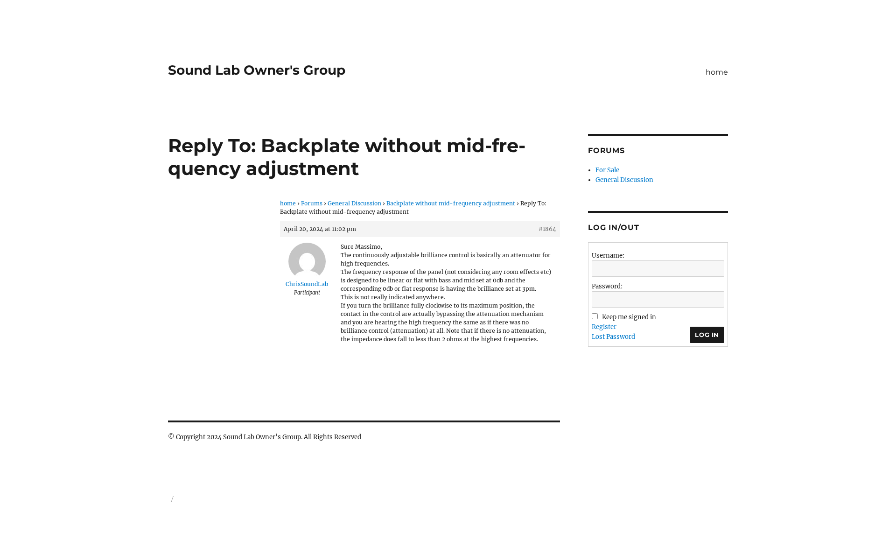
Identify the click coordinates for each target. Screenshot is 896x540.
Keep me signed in (629, 317)
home (717, 72)
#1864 (547, 228)
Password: (607, 286)
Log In (707, 334)
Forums (311, 203)
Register (604, 327)
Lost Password (613, 337)
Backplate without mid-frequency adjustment (450, 203)
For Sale (607, 170)
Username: (608, 255)
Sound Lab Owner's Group (256, 70)
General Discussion (354, 203)
